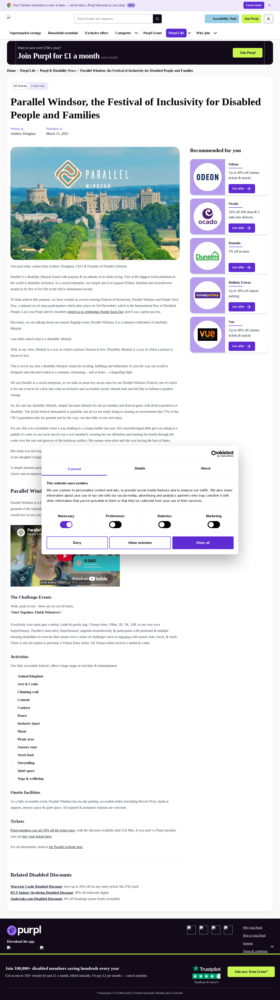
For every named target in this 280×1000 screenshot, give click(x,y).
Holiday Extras (240, 282)
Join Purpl (251, 18)
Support (248, 943)
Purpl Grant (152, 33)
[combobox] (114, 18)
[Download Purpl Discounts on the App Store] (22, 950)
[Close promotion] (272, 946)
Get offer (238, 188)
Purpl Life (176, 33)
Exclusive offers (96, 33)
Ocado (233, 204)
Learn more (254, 5)
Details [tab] (140, 468)
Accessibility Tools (224, 18)
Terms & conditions (255, 951)
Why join (203, 33)
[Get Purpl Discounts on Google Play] (55, 950)
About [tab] (205, 468)
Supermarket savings (25, 33)
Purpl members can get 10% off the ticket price (42, 830)
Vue (231, 322)
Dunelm (234, 243)
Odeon (233, 164)
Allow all (203, 543)
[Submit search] (157, 18)
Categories (123, 33)
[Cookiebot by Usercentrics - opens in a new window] (214, 454)
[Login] (268, 18)
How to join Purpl (254, 935)
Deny (77, 543)
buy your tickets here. (37, 836)
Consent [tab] (74, 469)
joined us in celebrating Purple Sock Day (96, 312)
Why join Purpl (252, 927)
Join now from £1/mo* (251, 972)
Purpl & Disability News (58, 70)
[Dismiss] (269, 5)
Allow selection (140, 543)
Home (11, 70)
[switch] (115, 524)
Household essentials (63, 33)
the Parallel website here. (66, 847)
